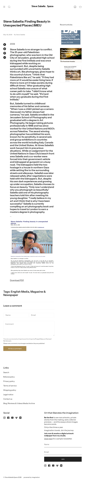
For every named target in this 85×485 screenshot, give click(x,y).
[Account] (75, 7)
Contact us (7, 399)
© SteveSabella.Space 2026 (12, 477)
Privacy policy (9, 381)
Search (6, 372)
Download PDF (17, 280)
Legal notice (8, 394)
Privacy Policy (39, 339)
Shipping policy (9, 390)
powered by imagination (32, 477)
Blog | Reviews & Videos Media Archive (19, 403)
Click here (48, 439)
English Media (20, 291)
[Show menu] (5, 7)
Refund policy (9, 377)
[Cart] (80, 7)
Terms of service (10, 386)
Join (63, 459)
